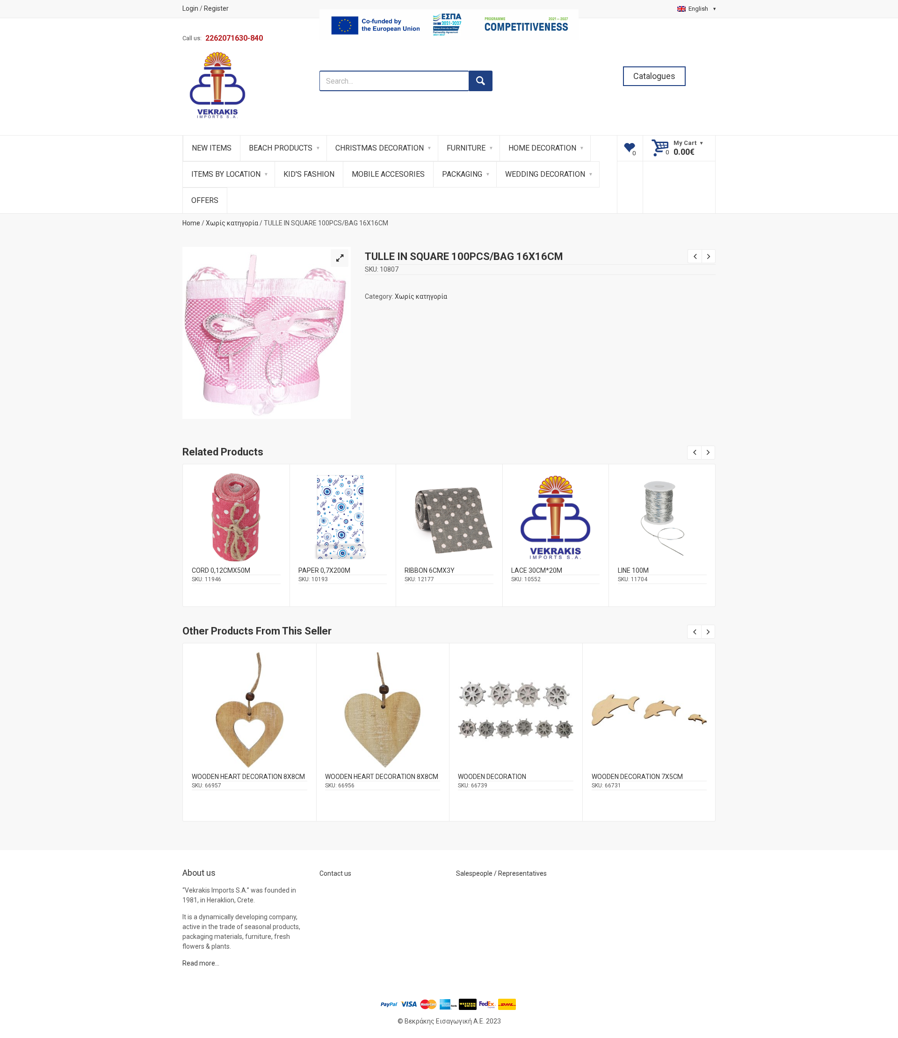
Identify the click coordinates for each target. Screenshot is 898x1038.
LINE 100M (633, 570)
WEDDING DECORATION (545, 174)
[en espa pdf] (449, 65)
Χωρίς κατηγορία (232, 223)
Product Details (236, 515)
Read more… (200, 963)
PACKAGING (462, 174)
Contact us (335, 873)
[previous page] (695, 256)
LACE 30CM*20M (536, 570)
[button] (339, 258)
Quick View (236, 504)
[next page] (709, 256)
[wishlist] (630, 148)
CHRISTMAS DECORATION (379, 148)
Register (216, 8)
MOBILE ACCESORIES (388, 174)
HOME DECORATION (542, 148)
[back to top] (866, 982)
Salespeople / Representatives (501, 873)
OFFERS (204, 200)
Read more (236, 524)
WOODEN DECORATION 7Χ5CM (637, 776)
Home (191, 223)
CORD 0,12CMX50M (221, 570)
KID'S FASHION (308, 174)
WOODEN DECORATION (492, 776)
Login (190, 8)
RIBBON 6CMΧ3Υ (430, 570)
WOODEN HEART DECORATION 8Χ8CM (248, 776)
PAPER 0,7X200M (324, 570)
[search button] (480, 81)
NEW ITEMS (212, 148)
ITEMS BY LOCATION (226, 174)
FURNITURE (466, 148)
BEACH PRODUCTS (280, 148)
